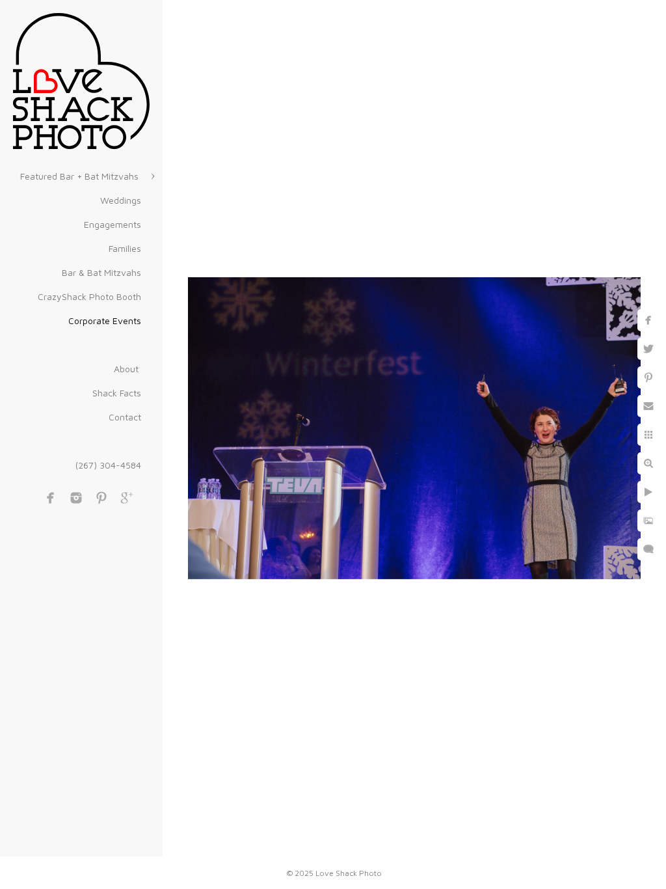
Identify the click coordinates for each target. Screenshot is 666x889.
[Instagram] (76, 498)
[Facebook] (51, 498)
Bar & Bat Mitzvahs (101, 272)
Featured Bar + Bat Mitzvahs (80, 176)
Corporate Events (104, 320)
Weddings (120, 200)
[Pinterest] (101, 498)
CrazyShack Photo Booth (89, 296)
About (127, 368)
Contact (125, 416)
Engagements (112, 224)
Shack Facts (116, 392)
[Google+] (127, 498)
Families (125, 248)
